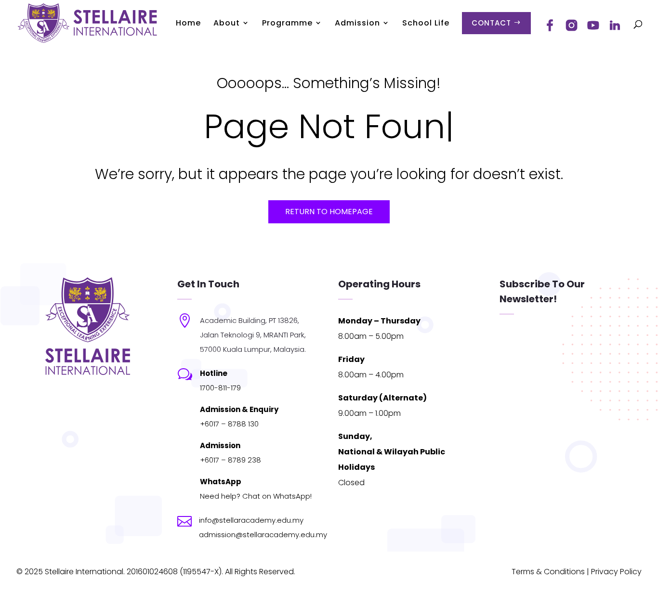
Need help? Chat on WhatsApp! (256, 496)
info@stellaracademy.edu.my (251, 520)
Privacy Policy (616, 571)
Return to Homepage (329, 211)
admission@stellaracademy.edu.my (263, 534)
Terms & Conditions (548, 571)
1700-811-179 (220, 388)
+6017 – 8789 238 (230, 460)
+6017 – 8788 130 (229, 424)
